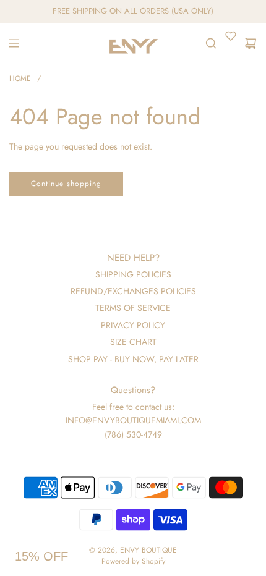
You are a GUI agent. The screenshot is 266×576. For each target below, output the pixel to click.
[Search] (211, 43)
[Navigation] (13, 43)
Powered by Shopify (133, 561)
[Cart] (250, 43)
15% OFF (41, 556)
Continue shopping (66, 183)
